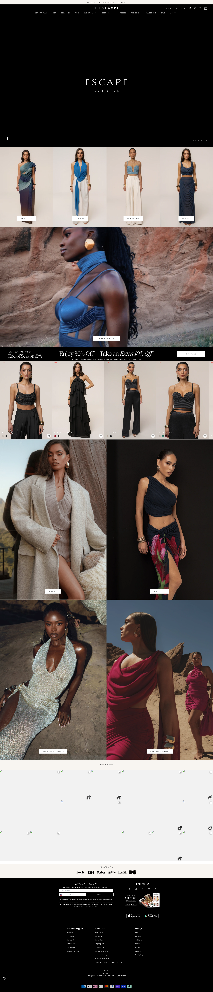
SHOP (54, 13)
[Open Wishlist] (195, 8)
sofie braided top (7, 433)
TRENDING (135, 13)
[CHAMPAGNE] (107, 436)
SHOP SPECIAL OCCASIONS (53, 751)
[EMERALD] (163, 436)
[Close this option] (4, 978)
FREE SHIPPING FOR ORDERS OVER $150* (106, 2)
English (178, 8)
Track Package (71, 944)
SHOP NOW (106, 136)
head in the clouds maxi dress (64, 433)
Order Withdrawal (73, 951)
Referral (137, 944)
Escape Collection (70, 13)
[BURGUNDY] (166, 436)
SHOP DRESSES (27, 218)
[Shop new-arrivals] (106, 287)
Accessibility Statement (102, 958)
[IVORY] (3, 436)
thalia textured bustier (166, 433)
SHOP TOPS (80, 218)
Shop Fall (53, 591)
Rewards (70, 932)
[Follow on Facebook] (129, 888)
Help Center (99, 932)
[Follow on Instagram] (136, 888)
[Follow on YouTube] (149, 888)
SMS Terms (95, 906)
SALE (163, 13)
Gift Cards (138, 940)
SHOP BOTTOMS (133, 218)
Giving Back (99, 936)
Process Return (72, 947)
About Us (138, 951)
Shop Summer (160, 591)
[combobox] (62, 894)
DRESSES (122, 13)
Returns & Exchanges (102, 955)
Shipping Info (99, 944)
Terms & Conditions (101, 951)
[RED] (55, 436)
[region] (106, 75)
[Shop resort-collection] (106, 75)
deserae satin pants (112, 433)
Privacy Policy (84, 906)
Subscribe (100, 894)
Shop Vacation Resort (159, 751)
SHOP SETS (186, 218)
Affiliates (138, 936)
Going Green (99, 940)
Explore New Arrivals (106, 338)
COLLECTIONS (150, 13)
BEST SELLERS (108, 13)
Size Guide (70, 936)
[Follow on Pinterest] (142, 888)
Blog (136, 932)
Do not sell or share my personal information (109, 962)
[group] (106, 354)
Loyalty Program (140, 955)
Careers (137, 947)
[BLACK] (6, 436)
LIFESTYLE (174, 13)
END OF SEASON (90, 13)
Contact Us (70, 940)
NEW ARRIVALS (41, 13)
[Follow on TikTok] (155, 888)
